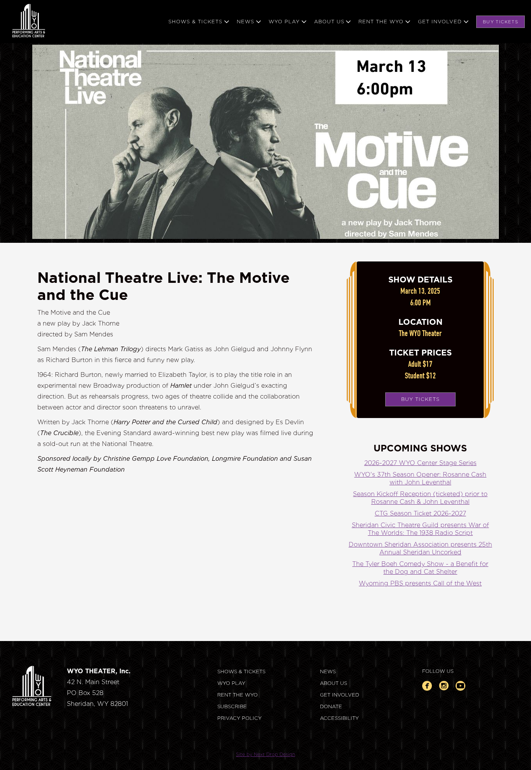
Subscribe (232, 706)
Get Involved (339, 695)
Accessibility (339, 718)
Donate (331, 706)
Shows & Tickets (241, 671)
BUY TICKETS (500, 21)
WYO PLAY (231, 683)
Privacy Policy (239, 718)
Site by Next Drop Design (265, 754)
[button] (202, 22)
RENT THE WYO (237, 695)
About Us (333, 683)
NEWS (328, 671)
